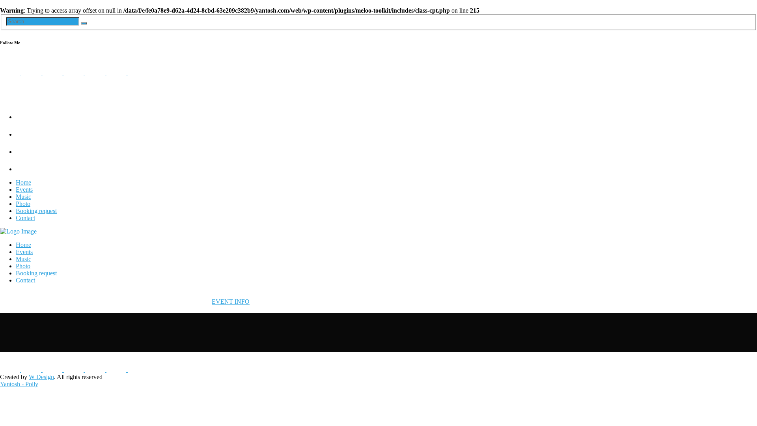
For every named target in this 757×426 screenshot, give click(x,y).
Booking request (36, 210)
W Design (41, 377)
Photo (23, 203)
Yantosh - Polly (19, 384)
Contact (25, 218)
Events (24, 189)
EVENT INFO (231, 301)
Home (23, 182)
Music (23, 196)
